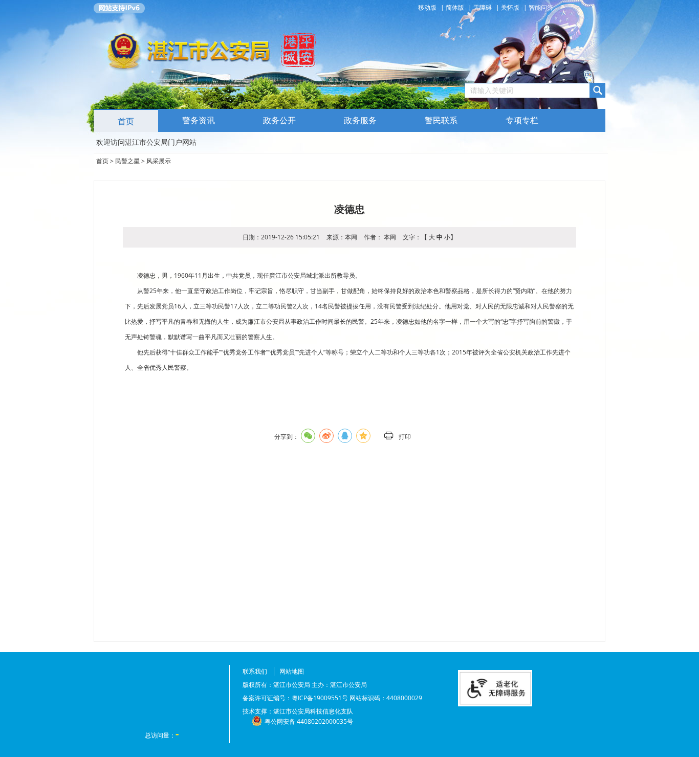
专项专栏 (522, 120)
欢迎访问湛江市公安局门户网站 (146, 142)
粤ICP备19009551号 (320, 698)
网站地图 (291, 671)
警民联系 (441, 120)
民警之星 (127, 161)
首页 (126, 121)
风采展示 (158, 161)
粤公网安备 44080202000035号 (309, 721)
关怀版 (510, 7)
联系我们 (255, 671)
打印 (405, 436)
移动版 (428, 7)
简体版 (455, 7)
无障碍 (482, 7)
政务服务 (360, 120)
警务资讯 (198, 120)
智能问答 (541, 7)
